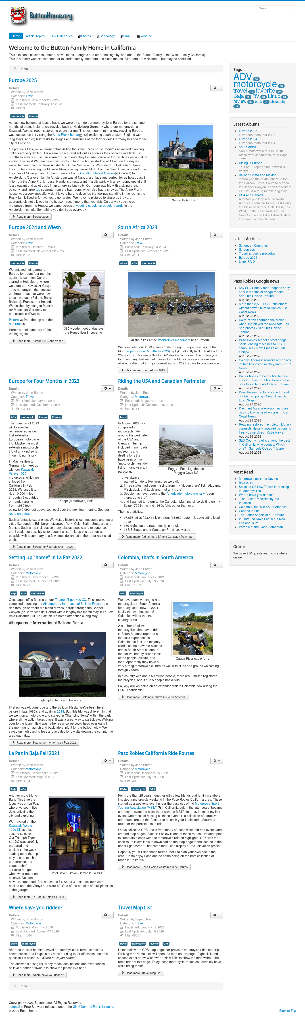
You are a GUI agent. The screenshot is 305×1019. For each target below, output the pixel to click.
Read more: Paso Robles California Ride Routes (156, 867)
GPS (152, 789)
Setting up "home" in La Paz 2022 (45, 557)
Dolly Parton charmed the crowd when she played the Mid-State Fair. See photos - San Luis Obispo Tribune (264, 326)
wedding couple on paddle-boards (99, 205)
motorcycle (17, 116)
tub (38, 189)
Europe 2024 (248, 138)
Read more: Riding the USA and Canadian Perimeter (159, 536)
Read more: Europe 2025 (32, 216)
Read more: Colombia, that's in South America (155, 697)
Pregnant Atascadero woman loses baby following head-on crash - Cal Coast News (263, 412)
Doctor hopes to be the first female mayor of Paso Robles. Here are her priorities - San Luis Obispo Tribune (264, 380)
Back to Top (287, 1010)
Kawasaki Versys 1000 (21, 471)
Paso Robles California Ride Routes (156, 753)
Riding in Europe (250, 163)
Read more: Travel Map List (143, 973)
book (258, 101)
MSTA (123, 789)
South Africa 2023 (137, 227)
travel (123, 417)
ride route (16, 323)
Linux (274, 95)
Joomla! (14, 1006)
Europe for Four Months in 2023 (146, 351)
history (43, 417)
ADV (134, 263)
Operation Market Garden (96, 173)
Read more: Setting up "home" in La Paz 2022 (46, 742)
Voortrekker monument (174, 340)
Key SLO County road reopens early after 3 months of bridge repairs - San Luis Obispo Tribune (264, 291)
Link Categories (61, 36)
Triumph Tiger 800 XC (70, 599)
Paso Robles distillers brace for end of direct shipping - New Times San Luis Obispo (264, 396)
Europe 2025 (23, 80)
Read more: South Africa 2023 (145, 370)
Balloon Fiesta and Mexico (257, 175)
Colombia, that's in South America (155, 557)
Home (16, 36)
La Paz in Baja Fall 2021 (34, 753)
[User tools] (216, 88)
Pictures (14, 319)
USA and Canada (251, 195)
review (240, 101)
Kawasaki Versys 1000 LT (21, 827)
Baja (13, 593)
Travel (30, 96)
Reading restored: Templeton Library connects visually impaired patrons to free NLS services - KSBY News (265, 428)
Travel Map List (135, 907)
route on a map (20, 513)
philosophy (278, 101)
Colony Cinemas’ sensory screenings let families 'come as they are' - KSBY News (265, 364)
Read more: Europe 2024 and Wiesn (39, 341)
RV (255, 95)
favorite (154, 943)
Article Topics (35, 36)
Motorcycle (142, 396)
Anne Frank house (66, 134)
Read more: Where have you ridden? (40, 975)
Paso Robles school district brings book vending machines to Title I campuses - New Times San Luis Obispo (262, 346)
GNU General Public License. (93, 1006)
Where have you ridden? (36, 907)
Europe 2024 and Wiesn (35, 227)
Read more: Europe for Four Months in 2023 (44, 546)
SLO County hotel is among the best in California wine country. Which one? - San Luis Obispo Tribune (264, 444)
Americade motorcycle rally (186, 493)
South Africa (247, 147)
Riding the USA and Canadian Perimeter (162, 380)
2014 (60, 711)
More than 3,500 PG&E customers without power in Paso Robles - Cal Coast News (263, 308)
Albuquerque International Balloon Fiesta (72, 603)
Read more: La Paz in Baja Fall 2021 (40, 897)
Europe (33, 116)
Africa (123, 263)
